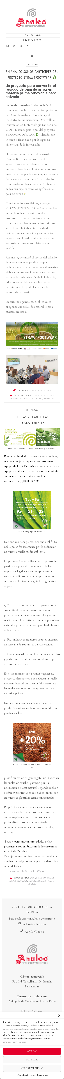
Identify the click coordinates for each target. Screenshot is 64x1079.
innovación (35, 399)
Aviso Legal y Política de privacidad (33, 1075)
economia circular (39, 390)
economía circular (42, 396)
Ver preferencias (32, 1068)
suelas (32, 884)
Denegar (32, 1059)
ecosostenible (19, 399)
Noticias (49, 399)
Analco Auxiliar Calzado (31, 18)
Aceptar (32, 1051)
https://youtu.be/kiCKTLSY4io (24, 871)
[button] (59, 1015)
